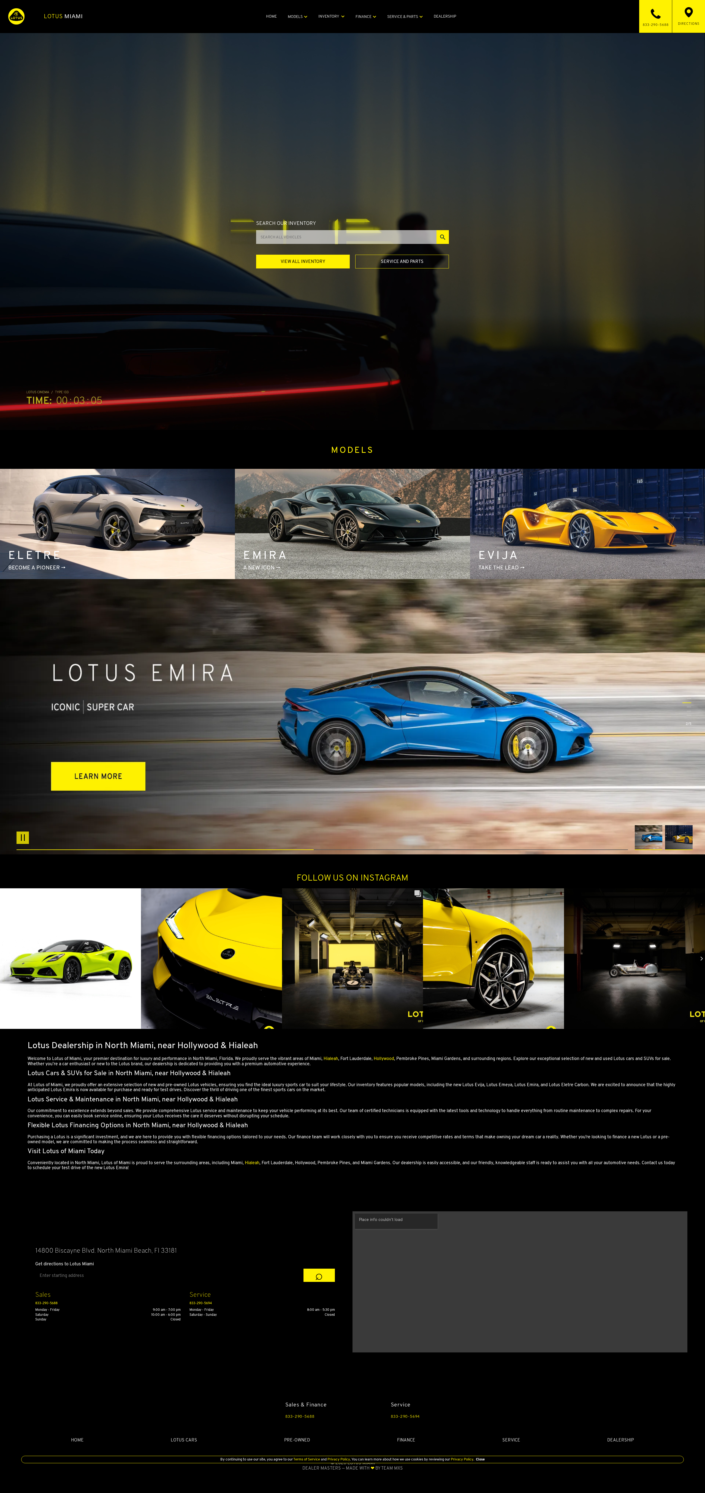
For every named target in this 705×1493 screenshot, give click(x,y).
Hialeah (331, 1058)
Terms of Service (307, 1459)
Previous (649, 837)
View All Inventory (303, 261)
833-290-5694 (200, 1303)
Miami (63, 16)
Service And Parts (402, 261)
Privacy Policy (338, 1459)
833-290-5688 (46, 1303)
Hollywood (384, 1058)
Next (678, 837)
